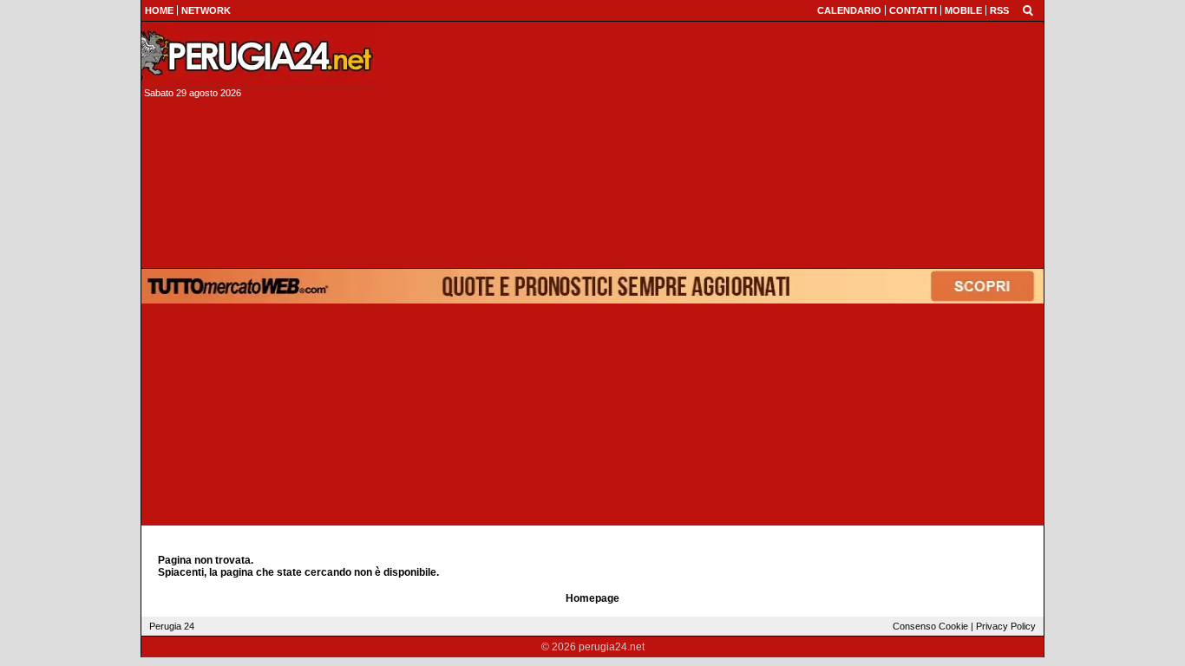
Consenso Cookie (930, 626)
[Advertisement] (715, 144)
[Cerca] (1028, 9)
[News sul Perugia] (258, 55)
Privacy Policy (1006, 626)
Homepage (592, 598)
